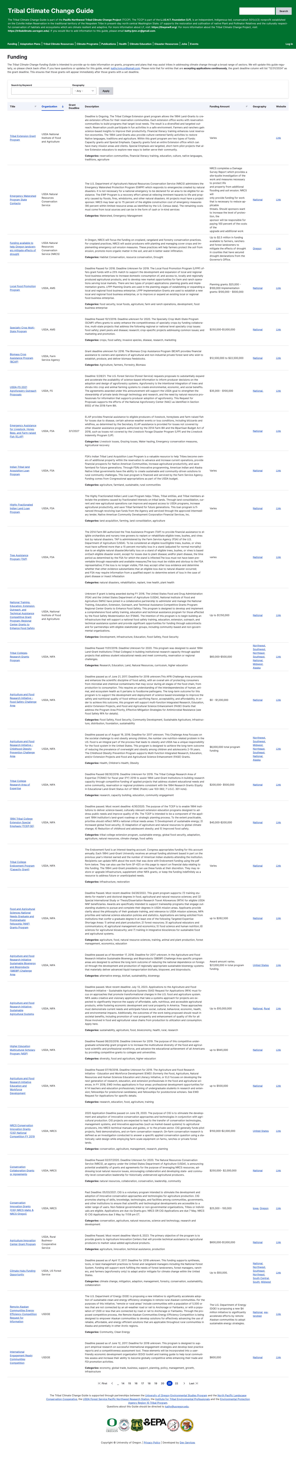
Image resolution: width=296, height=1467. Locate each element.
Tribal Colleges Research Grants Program (19, 656)
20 (163, 1384)
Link (278, 137)
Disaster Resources (166, 43)
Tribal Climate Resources (58, 43)
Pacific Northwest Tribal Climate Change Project (92, 19)
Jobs (184, 43)
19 (156, 1384)
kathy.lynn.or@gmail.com (125, 68)
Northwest (259, 645)
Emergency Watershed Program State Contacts (23, 199)
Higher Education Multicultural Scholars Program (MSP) (22, 1050)
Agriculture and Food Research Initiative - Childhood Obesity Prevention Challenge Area (22, 749)
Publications (108, 43)
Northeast (259, 652)
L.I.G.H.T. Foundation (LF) (176, 19)
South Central (261, 1278)
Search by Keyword (21, 85)
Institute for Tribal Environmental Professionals (182, 1399)
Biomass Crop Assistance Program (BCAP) (21, 358)
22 (177, 1384)
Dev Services (187, 1442)
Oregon (257, 248)
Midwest (258, 745)
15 (130, 1384)
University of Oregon (157, 1395)
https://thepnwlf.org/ (164, 27)
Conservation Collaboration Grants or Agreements (22, 1170)
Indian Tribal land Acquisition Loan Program (20, 470)
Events (194, 43)
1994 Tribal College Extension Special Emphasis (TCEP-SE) (22, 822)
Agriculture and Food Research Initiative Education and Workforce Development (22, 1086)
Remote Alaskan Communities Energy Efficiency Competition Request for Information (23, 1314)
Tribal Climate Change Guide (51, 10)
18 (150, 1384)
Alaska (257, 667)
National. (258, 390)
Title (12, 106)
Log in (289, 43)
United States (261, 965)
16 (137, 1384)
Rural (267, 1008)
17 (143, 1384)
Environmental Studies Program (188, 1395)
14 (123, 1384)
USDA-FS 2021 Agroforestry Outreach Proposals (23, 391)
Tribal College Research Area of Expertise (20, 784)
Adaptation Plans (30, 43)
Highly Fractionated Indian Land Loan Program (21, 508)
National (258, 199)
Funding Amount (220, 106)
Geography (78, 85)
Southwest (259, 649)
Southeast (259, 656)
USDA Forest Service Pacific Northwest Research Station (116, 1399)
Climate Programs (87, 43)
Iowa (255, 1208)
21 (170, 1384)
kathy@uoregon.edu (177, 1406)
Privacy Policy (152, 1442)
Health (123, 43)
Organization (53, 107)
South (256, 1281)
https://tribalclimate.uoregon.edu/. (29, 30)
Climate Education (141, 43)
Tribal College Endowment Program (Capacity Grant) (22, 865)
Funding (12, 43)
